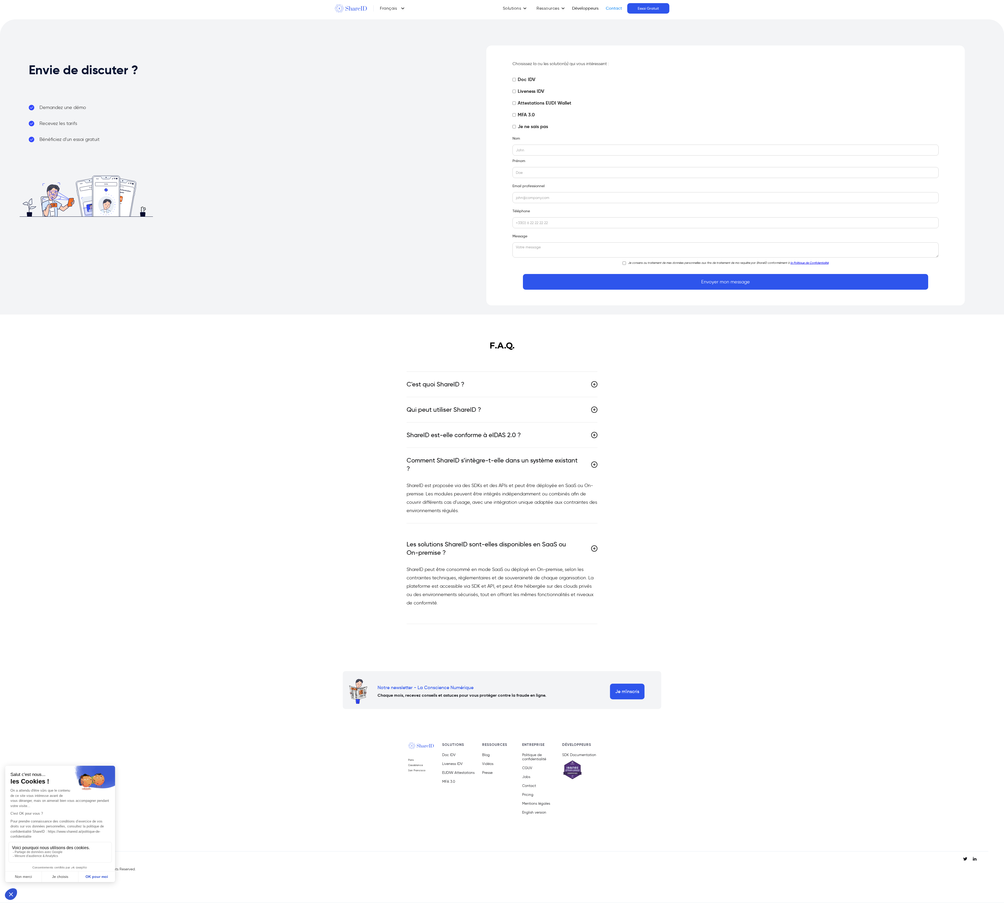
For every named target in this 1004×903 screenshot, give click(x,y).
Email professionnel (528, 186)
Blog (486, 755)
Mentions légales (536, 804)
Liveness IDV (452, 764)
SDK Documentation (579, 755)
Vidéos (487, 764)
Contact (614, 8)
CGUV (527, 768)
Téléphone (521, 211)
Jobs (526, 777)
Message (519, 236)
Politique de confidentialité (534, 757)
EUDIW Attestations (458, 773)
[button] (392, 8)
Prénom (518, 160)
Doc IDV (449, 755)
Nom (516, 138)
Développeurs (585, 8)
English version (534, 812)
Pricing (527, 795)
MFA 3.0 (448, 782)
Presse (487, 773)
